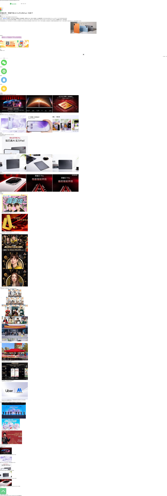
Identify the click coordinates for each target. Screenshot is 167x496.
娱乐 (3, 0)
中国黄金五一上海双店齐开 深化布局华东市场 (8, 231)
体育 (4, 0)
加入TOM (6, 494)
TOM (2, 232)
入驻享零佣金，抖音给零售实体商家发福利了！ (8, 380)
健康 (14, 0)
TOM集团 (1, 494)
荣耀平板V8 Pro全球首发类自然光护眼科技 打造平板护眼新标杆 (11, 36)
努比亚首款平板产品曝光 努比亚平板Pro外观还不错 (7, 134)
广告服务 (4, 494)
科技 (18, 0)
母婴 (10, 0)
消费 (16, 0)
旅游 (7, 0)
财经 (13, 0)
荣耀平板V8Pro (5, 18)
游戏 (6, 0)
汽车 (17, 0)
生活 (9, 0)
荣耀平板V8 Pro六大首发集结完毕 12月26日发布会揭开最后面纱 (12, 37)
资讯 (2, 0)
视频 (11, 0)
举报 (0, 49)
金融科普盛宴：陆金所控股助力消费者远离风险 (8, 360)
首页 (0, 0)
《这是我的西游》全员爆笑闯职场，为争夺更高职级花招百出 (8, 288)
